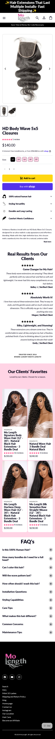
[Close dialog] (53, 355)
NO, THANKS (13, 382)
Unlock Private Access (13, 378)
